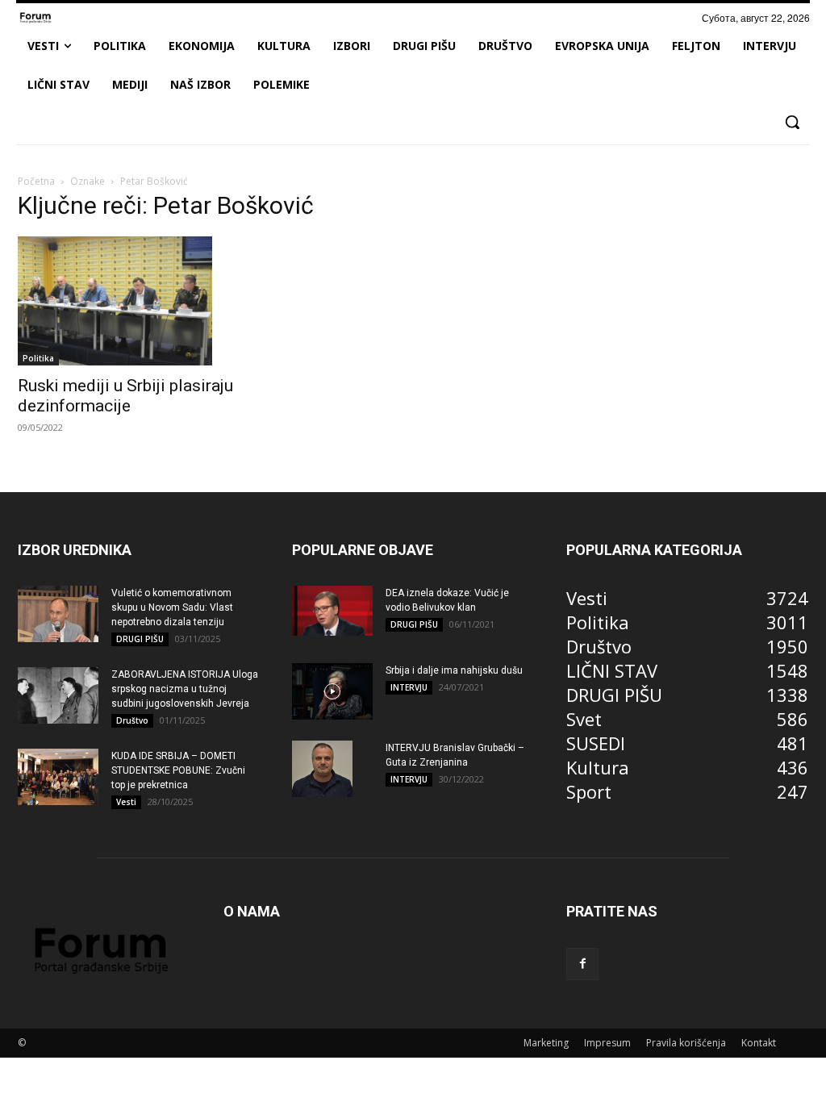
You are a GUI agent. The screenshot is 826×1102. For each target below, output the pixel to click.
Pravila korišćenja (686, 1043)
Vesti (126, 802)
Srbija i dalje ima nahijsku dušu (454, 670)
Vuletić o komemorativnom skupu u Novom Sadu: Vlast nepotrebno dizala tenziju (172, 607)
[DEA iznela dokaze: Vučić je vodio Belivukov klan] (332, 611)
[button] (792, 122)
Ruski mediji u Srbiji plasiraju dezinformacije (125, 395)
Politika (38, 358)
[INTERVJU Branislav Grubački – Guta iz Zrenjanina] (322, 769)
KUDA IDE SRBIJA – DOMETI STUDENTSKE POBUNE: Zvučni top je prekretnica (178, 770)
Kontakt (758, 1043)
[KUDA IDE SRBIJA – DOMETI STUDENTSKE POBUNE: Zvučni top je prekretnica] (58, 777)
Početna (36, 181)
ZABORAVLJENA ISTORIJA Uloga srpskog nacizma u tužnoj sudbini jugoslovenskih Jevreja (184, 689)
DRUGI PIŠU (140, 639)
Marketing (546, 1043)
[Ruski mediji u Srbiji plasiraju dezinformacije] (139, 300)
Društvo (132, 720)
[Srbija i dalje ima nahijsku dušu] (332, 691)
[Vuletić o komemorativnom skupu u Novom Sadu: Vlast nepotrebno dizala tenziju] (58, 614)
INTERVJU (409, 687)
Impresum (607, 1043)
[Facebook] (582, 964)
